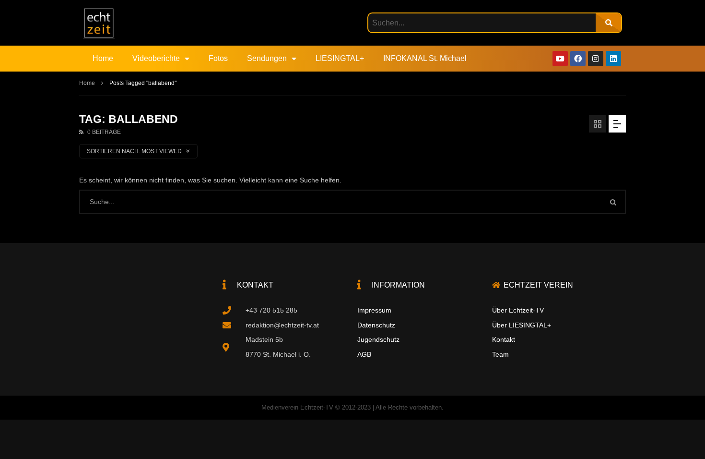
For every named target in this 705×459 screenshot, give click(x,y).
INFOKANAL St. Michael (425, 58)
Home (103, 58)
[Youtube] (560, 58)
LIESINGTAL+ (340, 58)
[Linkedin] (613, 58)
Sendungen (267, 58)
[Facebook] (578, 58)
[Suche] (608, 22)
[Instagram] (595, 58)
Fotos (218, 58)
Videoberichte (156, 58)
